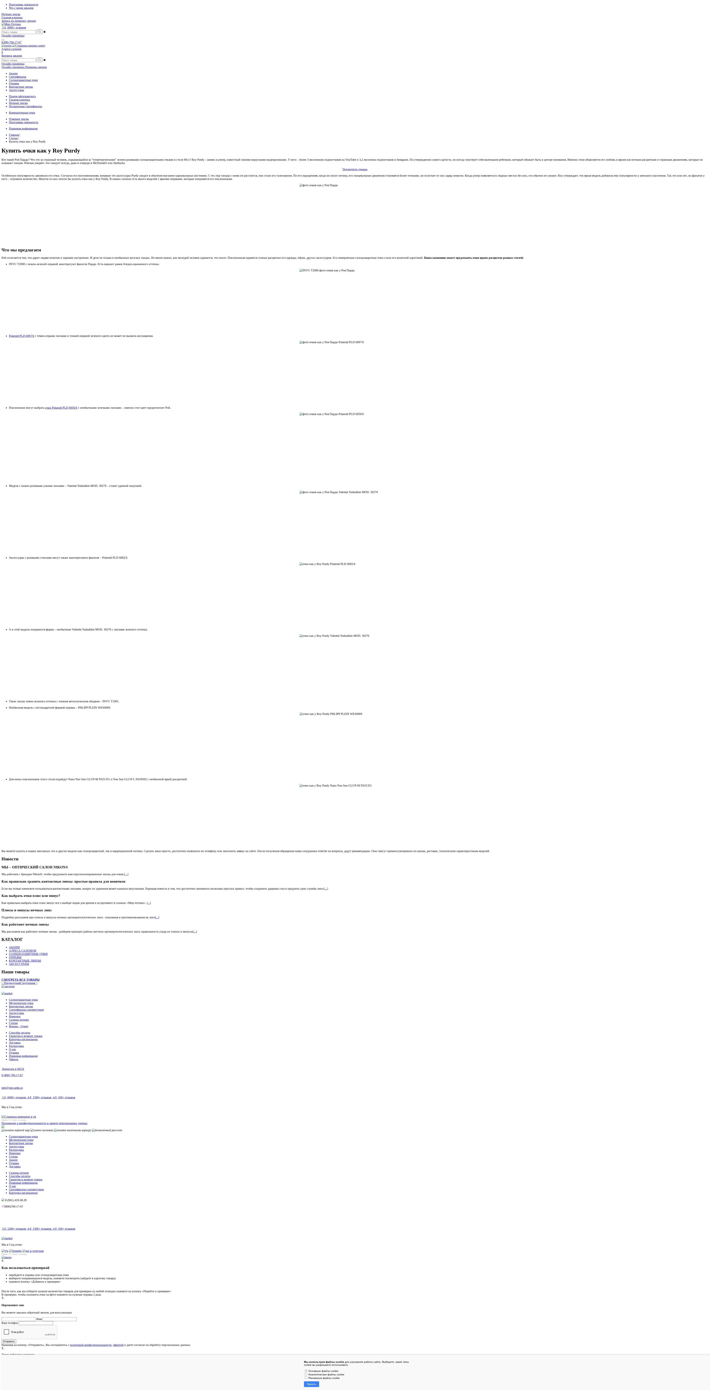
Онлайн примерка (12, 35)
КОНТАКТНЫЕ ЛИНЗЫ (25, 960)
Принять (311, 1384)
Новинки (15, 1016)
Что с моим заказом (21, 7)
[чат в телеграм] (33, 1250)
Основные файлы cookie (323, 1370)
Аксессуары (16, 1013)
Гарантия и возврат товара (25, 1036)
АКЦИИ (14, 947)
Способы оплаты (19, 1032)
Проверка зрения (36, 67)
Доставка (15, 1042)
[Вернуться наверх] (6, 1257)
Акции (13, 1159)
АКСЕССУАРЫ (19, 964)
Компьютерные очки (22, 112)
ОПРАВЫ (15, 957)
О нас (12, 1049)
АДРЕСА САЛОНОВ (22, 950)
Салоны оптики (19, 1019)
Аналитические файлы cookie (326, 1374)
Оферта (13, 1059)
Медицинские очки (21, 1003)
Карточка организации (23, 1039)
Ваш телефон (9, 1322)
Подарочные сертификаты (25, 106)
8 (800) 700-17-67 (12, 1075)
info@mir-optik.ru (12, 1087)
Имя (39, 1319)
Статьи (13, 1023)
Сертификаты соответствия (26, 1009)
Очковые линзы (19, 119)
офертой (118, 1344)
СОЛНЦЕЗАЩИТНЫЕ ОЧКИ (28, 954)
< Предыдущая (10, 983)
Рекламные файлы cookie (324, 1377)
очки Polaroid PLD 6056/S (61, 407)
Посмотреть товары (355, 169)
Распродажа (16, 1046)
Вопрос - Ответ (18, 1026)
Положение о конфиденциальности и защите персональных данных (44, 1123)
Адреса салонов (11, 49)
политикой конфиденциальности (90, 1344)
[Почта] (6, 45)
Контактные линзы (21, 1006)
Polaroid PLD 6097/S (21, 335)
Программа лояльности (23, 4)
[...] (126, 874)
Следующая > (28, 983)
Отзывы (14, 1052)
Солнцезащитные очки (23, 999)
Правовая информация (23, 128)
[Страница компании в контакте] (28, 45)
